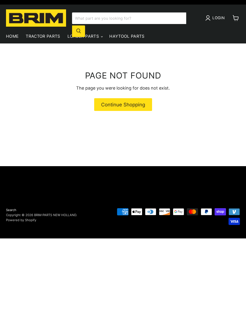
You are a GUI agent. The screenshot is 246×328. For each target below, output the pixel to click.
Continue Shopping (123, 105)
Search (11, 210)
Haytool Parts (126, 36)
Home (12, 36)
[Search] (78, 31)
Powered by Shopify (21, 220)
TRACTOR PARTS (43, 36)
